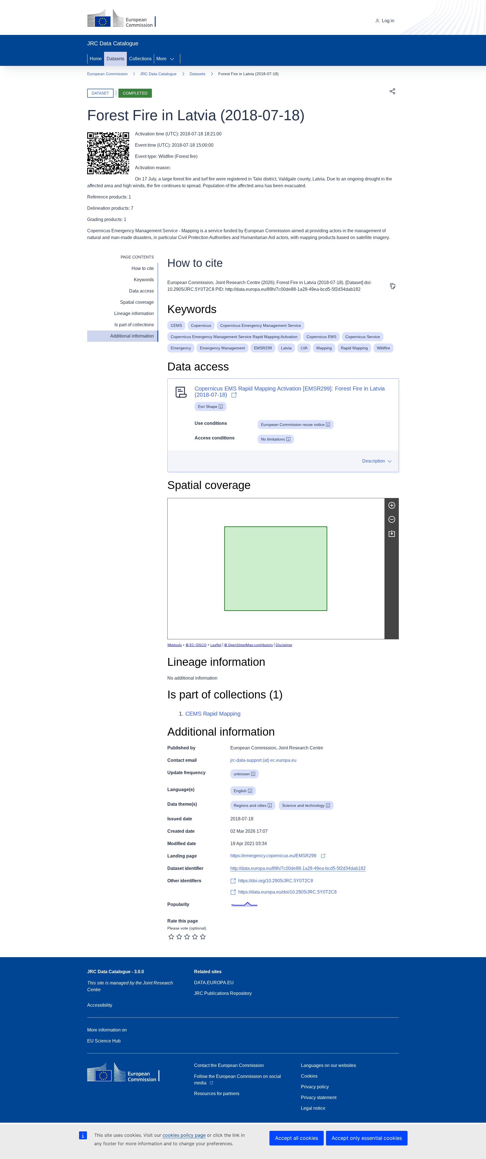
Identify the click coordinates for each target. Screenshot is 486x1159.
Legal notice (313, 1108)
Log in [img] (388, 20)
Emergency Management (222, 348)
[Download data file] (392, 533)
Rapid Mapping (354, 348)
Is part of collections (134, 324)
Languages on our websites (328, 1065)
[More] (174, 59)
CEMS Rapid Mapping (212, 714)
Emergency (181, 348)
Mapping (324, 348)
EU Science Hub (104, 1041)
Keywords (144, 279)
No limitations (273, 439)
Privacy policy (315, 1086)
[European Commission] (126, 18)
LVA (304, 348)
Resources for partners (216, 1093)
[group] (276, 568)
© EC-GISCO (196, 645)
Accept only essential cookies (367, 1138)
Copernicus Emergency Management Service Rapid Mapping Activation (234, 336)
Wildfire (383, 348)
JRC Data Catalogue (158, 74)
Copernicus (201, 325)
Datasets (115, 58)
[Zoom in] (392, 505)
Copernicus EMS (321, 336)
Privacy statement (318, 1097)
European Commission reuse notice (293, 424)
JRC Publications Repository (223, 993)
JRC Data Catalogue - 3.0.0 (115, 971)
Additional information (132, 336)
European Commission (107, 74)
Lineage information (134, 313)
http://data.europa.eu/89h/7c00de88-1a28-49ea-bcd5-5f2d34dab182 (298, 868)
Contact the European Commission (229, 1065)
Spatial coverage (137, 302)
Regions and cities (250, 805)
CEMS (176, 325)
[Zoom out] (392, 519)
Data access (141, 291)
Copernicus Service (362, 336)
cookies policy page (184, 1135)
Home (96, 58)
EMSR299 (263, 348)
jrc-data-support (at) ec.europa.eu (263, 760)
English (240, 791)
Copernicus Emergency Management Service (260, 325)
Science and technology (303, 805)
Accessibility (99, 1005)
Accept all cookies (296, 1138)
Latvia (286, 348)
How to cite (143, 268)
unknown (242, 774)
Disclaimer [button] (284, 645)
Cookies (309, 1076)
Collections (140, 58)
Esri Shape (207, 406)
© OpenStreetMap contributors (248, 645)
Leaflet (215, 645)
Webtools (174, 645)
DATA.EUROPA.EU (214, 982)
